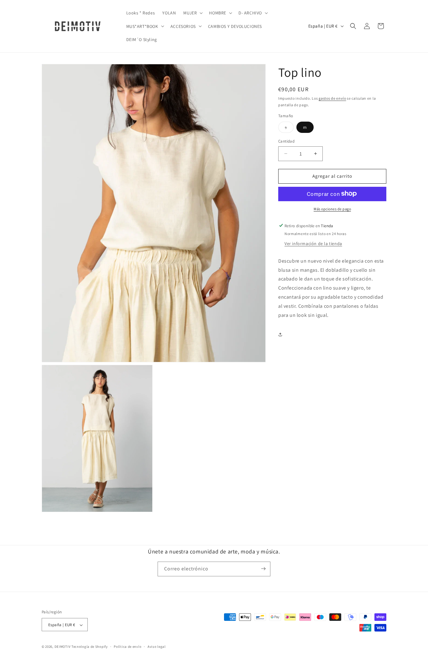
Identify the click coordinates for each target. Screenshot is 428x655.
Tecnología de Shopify (89, 647)
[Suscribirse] (263, 568)
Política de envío (127, 646)
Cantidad (286, 141)
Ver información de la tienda (313, 243)
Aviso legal (157, 646)
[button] (192, 12)
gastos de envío (332, 98)
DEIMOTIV (63, 647)
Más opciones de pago (332, 208)
